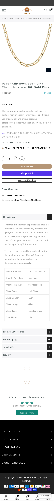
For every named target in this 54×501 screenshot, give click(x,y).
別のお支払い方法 (27, 180)
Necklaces (36, 200)
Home (4, 18)
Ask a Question (10, 189)
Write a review (27, 413)
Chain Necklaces (22, 200)
